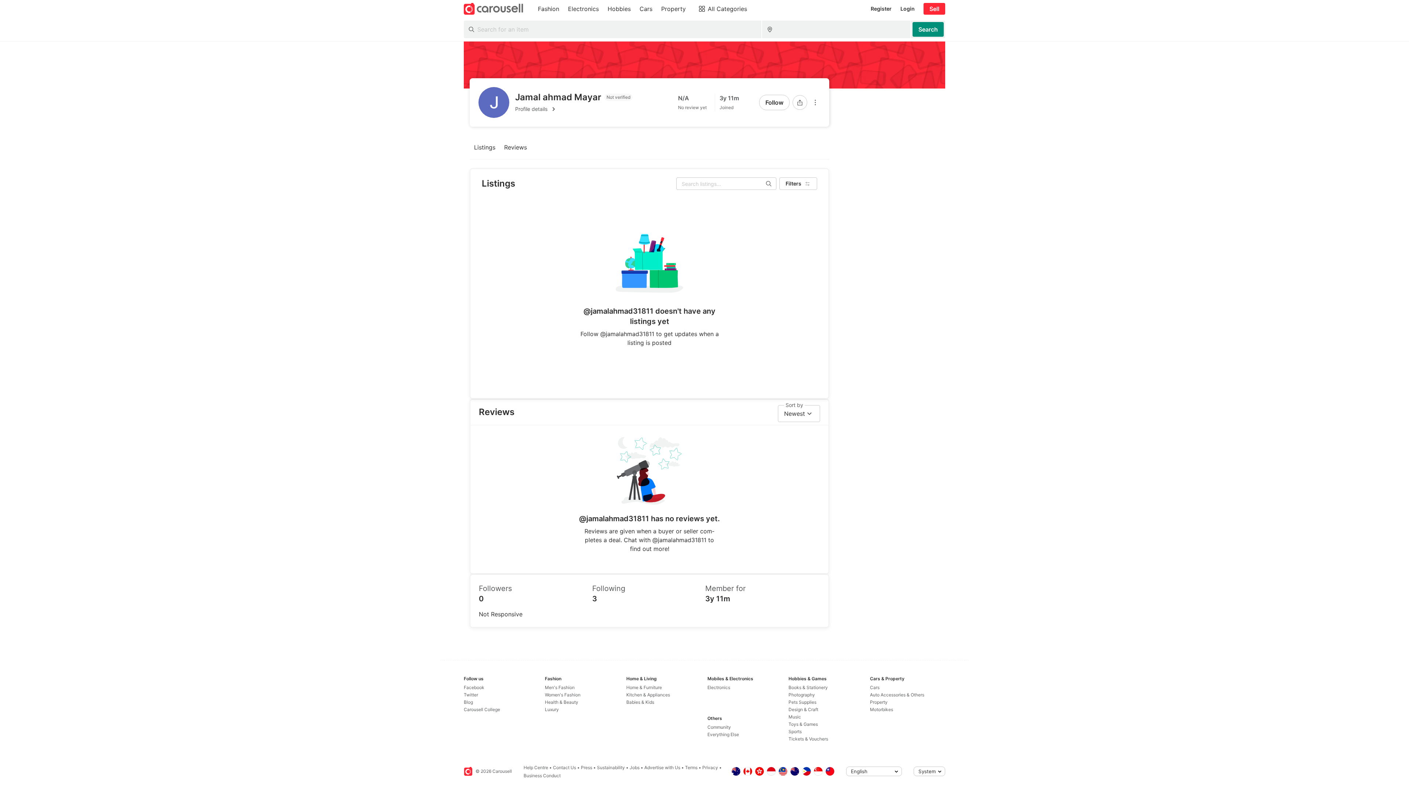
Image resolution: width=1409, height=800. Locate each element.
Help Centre (536, 767)
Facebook (474, 687)
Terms (691, 767)
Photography (802, 695)
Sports (795, 731)
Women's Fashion (562, 695)
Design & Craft (803, 709)
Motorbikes (881, 709)
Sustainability (611, 767)
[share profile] (800, 102)
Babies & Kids (640, 702)
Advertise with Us (662, 767)
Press (586, 767)
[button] (574, 109)
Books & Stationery (808, 687)
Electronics (718, 687)
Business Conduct (542, 775)
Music (795, 717)
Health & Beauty (561, 702)
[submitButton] (928, 29)
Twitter (471, 695)
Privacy (710, 767)
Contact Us (564, 767)
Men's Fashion (560, 687)
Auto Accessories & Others (897, 695)
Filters (793, 183)
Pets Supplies (802, 702)
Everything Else (723, 734)
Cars (875, 687)
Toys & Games (803, 724)
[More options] (815, 102)
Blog (468, 702)
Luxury (552, 709)
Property (879, 702)
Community (719, 727)
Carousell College (482, 709)
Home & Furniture (644, 687)
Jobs (635, 767)
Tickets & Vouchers (808, 739)
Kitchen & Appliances (648, 695)
